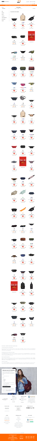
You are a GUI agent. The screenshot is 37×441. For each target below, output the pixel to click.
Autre (4, 381)
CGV (18, 421)
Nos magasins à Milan (6, 419)
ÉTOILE (3, 14)
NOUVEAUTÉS (3, 19)
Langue (27, 1)
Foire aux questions (7, 421)
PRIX (2, 11)
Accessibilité (7, 423)
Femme (4, 380)
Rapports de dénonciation (7, 422)
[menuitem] (5, 11)
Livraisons (18, 418)
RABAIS (3, 20)
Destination (33, 1)
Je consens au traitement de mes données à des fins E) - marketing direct (9, 383)
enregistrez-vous (6, 386)
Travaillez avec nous (6, 420)
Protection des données (18, 422)
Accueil (15, 8)
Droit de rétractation (18, 419)
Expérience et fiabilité (6, 418)
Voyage (18, 8)
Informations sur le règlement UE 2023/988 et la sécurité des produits (18, 425)
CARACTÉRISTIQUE (4, 17)
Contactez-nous (7, 408)
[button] (11, 21)
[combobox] (6, 8)
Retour (18, 420)
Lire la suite (5, 399)
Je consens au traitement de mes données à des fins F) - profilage (9, 384)
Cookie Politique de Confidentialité (18, 423)
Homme (4, 379)
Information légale (22, 432)
